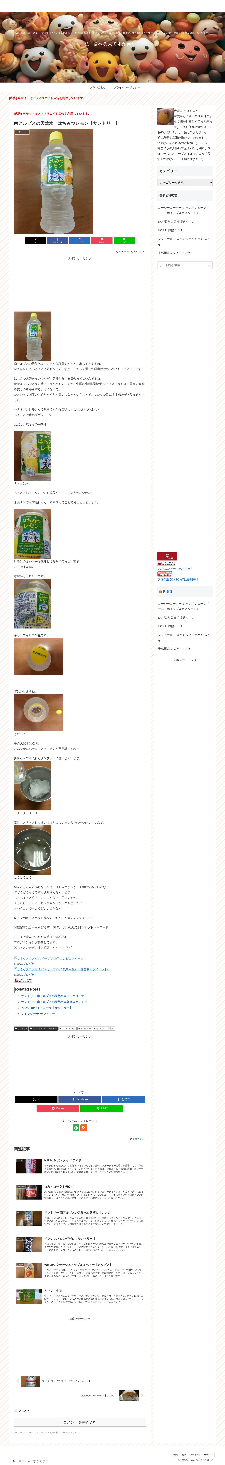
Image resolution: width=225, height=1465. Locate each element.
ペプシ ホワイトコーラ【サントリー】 (46, 1008)
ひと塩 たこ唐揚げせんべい (176, 221)
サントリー (23, 1028)
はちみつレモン (69, 1028)
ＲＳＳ (168, 591)
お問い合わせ (179, 1454)
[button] (209, 265)
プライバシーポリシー (201, 1454)
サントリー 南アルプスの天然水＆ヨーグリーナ (52, 996)
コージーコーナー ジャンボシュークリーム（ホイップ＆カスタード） (183, 210)
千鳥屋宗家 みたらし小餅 (174, 253)
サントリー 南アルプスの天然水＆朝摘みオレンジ (54, 1002)
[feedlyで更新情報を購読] (76, 1127)
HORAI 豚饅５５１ (170, 230)
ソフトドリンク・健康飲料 (45, 1028)
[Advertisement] (80, 284)
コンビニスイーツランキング (174, 568)
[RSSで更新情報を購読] (83, 1127)
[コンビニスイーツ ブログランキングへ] (23, 980)
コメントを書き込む (80, 1422)
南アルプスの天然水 (105, 1028)
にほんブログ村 (24, 963)
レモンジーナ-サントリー (38, 1013)
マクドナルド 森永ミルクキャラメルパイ (183, 241)
